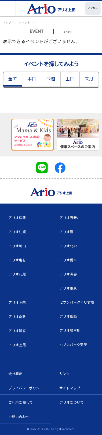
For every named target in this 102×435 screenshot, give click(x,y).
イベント (24, 22)
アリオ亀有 (17, 259)
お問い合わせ (18, 416)
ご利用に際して (20, 402)
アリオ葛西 (68, 316)
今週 (50, 78)
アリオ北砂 (68, 245)
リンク (65, 373)
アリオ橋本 (68, 259)
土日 (69, 78)
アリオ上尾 (17, 344)
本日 (31, 78)
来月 (89, 78)
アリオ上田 (17, 302)
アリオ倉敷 (17, 316)
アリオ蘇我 (17, 217)
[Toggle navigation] (8, 8)
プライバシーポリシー (25, 387)
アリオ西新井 (70, 217)
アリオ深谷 (68, 273)
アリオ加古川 (70, 330)
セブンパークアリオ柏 (77, 302)
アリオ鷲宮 (17, 330)
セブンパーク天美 (73, 344)
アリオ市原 (68, 288)
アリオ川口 (17, 245)
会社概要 (15, 373)
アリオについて (72, 402)
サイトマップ (70, 387)
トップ (7, 22)
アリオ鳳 (66, 231)
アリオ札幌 (17, 231)
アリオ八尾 (17, 273)
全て (12, 78)
